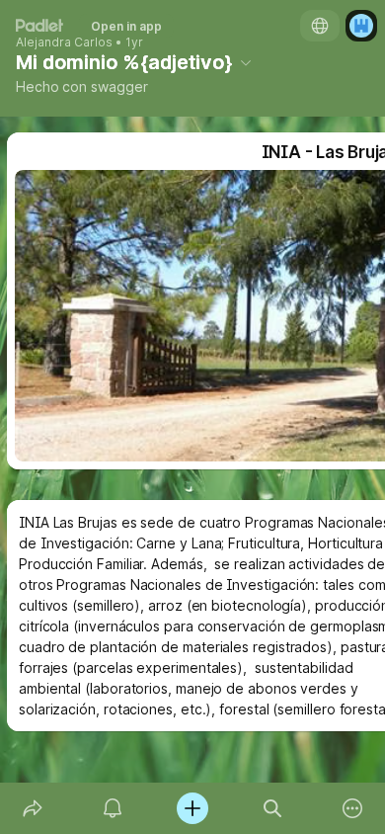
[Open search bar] (273, 808)
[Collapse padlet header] (246, 62)
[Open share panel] (32, 808)
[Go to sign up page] (361, 26)
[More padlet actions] (353, 808)
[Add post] (192, 808)
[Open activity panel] (112, 808)
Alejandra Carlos (64, 42)
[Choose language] (320, 26)
